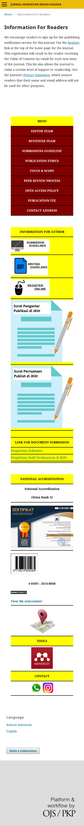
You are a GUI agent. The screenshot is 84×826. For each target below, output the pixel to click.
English (11, 731)
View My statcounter (26, 601)
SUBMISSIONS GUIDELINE (42, 151)
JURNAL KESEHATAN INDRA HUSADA (36, 4)
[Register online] (30, 295)
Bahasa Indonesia (19, 725)
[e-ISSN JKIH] (24, 573)
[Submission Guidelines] (30, 251)
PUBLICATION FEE (42, 200)
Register (74, 43)
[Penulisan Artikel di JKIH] (29, 274)
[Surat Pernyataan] (42, 427)
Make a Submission (23, 751)
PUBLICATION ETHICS (42, 161)
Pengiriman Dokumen (26, 451)
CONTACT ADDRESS (42, 210)
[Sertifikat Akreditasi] (42, 546)
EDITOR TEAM (42, 131)
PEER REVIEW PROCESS (42, 181)
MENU (42, 121)
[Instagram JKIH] (47, 692)
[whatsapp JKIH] (36, 692)
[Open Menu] (4, 4)
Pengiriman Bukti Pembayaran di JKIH (39, 457)
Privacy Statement (36, 75)
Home (8, 14)
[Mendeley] (42, 668)
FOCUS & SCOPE (42, 171)
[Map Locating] (42, 632)
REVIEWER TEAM (42, 141)
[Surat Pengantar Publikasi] (42, 361)
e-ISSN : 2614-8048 (42, 583)
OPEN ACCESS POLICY (42, 190)
